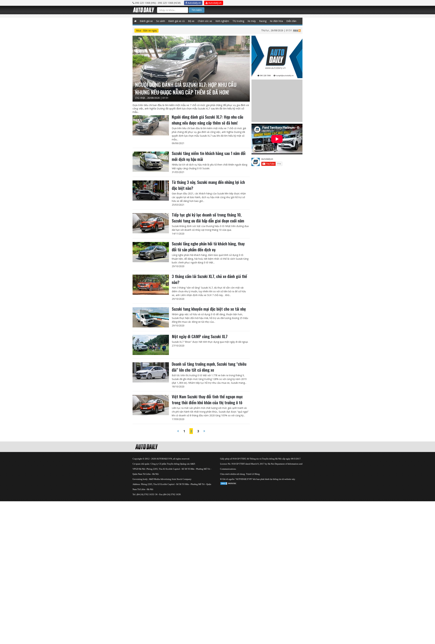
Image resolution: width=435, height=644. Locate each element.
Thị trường (238, 21)
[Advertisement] (102, 525)
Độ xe (191, 21)
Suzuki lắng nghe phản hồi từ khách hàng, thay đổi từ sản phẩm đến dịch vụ (208, 246)
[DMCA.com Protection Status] (228, 483)
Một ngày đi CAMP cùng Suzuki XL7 (200, 336)
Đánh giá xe (146, 21)
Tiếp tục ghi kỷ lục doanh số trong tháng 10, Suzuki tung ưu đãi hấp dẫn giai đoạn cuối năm (208, 218)
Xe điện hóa (276, 21)
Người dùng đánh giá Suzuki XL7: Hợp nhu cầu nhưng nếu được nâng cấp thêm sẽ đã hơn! (207, 120)
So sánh (160, 21)
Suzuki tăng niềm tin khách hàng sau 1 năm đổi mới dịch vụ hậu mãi (209, 156)
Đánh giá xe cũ (176, 21)
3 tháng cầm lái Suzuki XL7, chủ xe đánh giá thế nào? (209, 279)
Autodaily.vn (194, 2)
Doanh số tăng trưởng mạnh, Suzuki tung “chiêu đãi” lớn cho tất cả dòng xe (209, 367)
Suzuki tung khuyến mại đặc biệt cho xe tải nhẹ (209, 309)
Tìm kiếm (197, 10)
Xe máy (252, 21)
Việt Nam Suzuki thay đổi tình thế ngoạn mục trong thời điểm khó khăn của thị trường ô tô (207, 399)
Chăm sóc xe (205, 21)
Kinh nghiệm (222, 21)
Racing (262, 21)
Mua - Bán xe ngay (146, 30)
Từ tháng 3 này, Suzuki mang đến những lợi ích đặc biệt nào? (208, 185)
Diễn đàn (291, 21)
